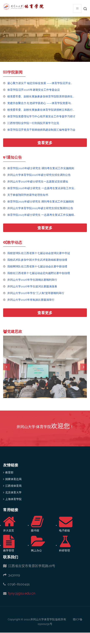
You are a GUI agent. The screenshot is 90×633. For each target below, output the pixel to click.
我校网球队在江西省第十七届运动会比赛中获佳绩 (37, 266)
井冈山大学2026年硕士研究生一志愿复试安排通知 (37, 181)
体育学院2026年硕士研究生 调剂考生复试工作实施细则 (40, 168)
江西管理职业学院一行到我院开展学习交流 (33, 123)
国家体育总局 (13, 479)
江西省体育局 (13, 485)
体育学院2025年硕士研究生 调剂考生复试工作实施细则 (40, 201)
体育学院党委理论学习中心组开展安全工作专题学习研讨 (41, 116)
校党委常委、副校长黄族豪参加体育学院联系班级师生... (40, 96)
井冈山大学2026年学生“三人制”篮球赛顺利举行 (35, 293)
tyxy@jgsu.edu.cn (20, 593)
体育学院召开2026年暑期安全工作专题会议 (33, 89)
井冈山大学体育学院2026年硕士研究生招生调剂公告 (39, 174)
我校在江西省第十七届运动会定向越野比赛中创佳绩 (38, 273)
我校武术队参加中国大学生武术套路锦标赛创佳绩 (37, 259)
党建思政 (14, 331)
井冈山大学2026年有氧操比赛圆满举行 (30, 299)
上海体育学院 (13, 499)
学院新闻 (15, 72)
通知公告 (14, 157)
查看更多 (45, 142)
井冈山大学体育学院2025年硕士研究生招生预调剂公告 (40, 208)
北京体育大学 (13, 492)
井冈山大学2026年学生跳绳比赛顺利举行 (32, 279)
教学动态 (14, 242)
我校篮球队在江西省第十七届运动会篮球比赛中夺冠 (38, 253)
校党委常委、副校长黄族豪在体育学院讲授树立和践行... (40, 109)
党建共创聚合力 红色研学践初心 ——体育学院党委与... (39, 103)
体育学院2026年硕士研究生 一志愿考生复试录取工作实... (41, 188)
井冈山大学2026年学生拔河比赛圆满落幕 (32, 286)
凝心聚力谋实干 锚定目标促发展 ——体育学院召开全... (39, 83)
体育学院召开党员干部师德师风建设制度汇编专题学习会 (41, 129)
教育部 (9, 472)
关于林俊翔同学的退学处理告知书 (27, 194)
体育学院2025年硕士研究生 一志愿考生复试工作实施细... (41, 214)
